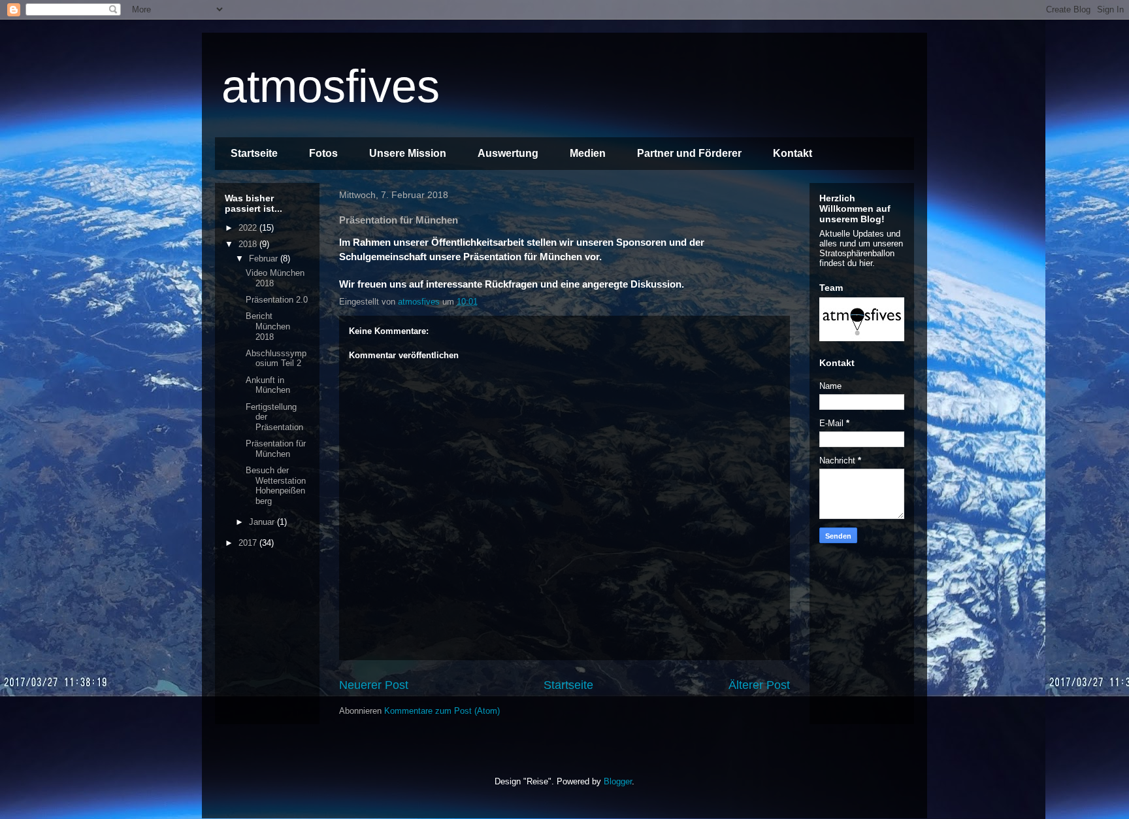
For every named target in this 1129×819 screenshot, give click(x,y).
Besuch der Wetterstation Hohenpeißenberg (276, 485)
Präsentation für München (276, 449)
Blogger (618, 781)
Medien (588, 153)
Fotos (323, 153)
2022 (248, 228)
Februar (264, 258)
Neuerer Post (373, 685)
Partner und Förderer (689, 153)
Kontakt (792, 153)
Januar (263, 522)
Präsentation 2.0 (277, 300)
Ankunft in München (268, 385)
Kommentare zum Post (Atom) (442, 711)
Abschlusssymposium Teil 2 (276, 358)
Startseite (254, 153)
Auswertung (508, 153)
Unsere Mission (407, 153)
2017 (248, 543)
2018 (248, 244)
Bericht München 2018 (268, 326)
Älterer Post (759, 685)
